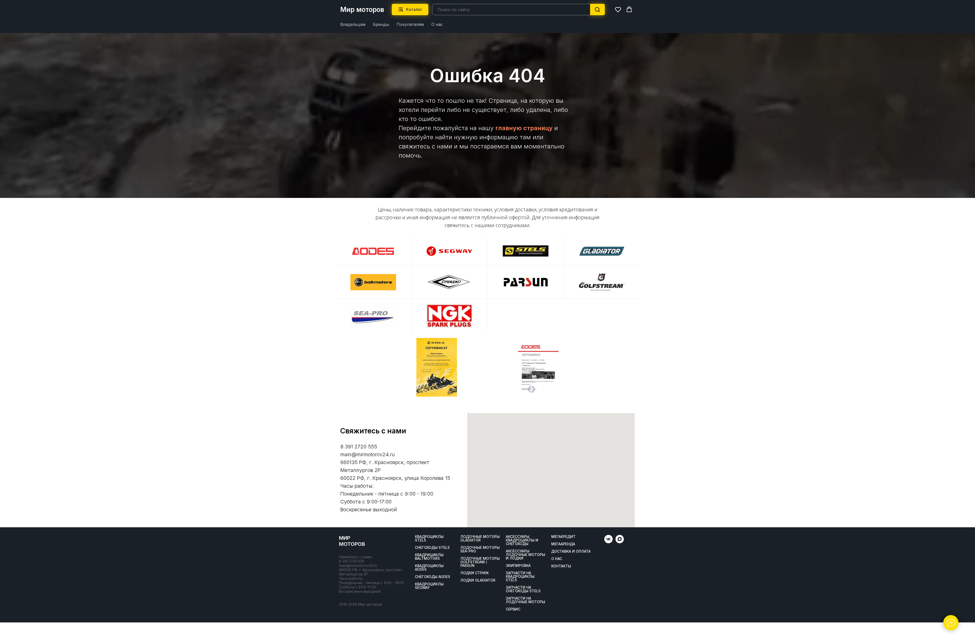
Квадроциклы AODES (429, 567)
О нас (437, 24)
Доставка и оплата (571, 551)
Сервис (513, 609)
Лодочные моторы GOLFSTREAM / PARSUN (480, 562)
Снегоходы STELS (432, 547)
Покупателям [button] (410, 24)
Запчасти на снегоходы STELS (523, 589)
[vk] (608, 542)
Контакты (561, 566)
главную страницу (523, 128)
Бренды (381, 24)
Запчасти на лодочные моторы (525, 600)
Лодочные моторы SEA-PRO (480, 549)
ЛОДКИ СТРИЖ (474, 573)
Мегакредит (563, 536)
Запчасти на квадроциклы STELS (520, 576)
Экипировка (518, 565)
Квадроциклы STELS (429, 538)
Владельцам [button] (352, 24)
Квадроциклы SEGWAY (429, 585)
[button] (618, 9)
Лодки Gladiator (477, 580)
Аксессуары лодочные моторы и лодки (525, 554)
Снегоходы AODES (432, 577)
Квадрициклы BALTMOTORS (429, 556)
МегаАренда (563, 544)
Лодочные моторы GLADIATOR (480, 538)
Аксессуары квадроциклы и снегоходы (522, 540)
